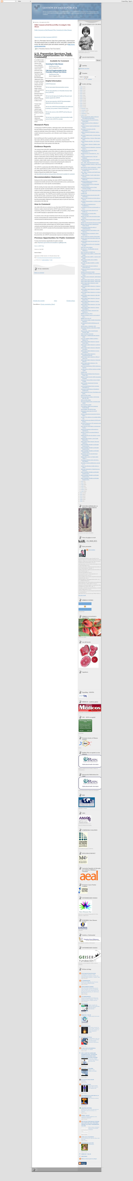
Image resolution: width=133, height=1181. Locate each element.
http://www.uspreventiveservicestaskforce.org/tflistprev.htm (52, 242)
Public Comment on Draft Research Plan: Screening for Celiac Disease (53, 30)
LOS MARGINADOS (86, 996)
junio (82, 483)
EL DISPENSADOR (85, 980)
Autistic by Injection (86, 1084)
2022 (81, 93)
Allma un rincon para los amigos (89, 1158)
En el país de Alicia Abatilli (87, 1079)
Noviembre (83, 1080)
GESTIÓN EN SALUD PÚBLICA (60, 8)
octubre (83, 111)
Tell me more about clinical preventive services (57, 87)
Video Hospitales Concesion (87, 333)
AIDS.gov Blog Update (86, 395)
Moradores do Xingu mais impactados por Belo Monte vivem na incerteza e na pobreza (90, 1110)
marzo (82, 487)
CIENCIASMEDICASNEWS (87, 986)
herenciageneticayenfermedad (88, 973)
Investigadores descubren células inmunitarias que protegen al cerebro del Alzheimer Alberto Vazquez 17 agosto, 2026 (90, 976)
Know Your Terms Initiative (87, 247)
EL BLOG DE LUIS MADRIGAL (88, 1048)
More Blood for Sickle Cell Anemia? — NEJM (90, 167)
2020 (81, 97)
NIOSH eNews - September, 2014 (88, 326)
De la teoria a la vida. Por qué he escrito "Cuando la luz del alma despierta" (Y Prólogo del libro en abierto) (93, 1030)
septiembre (83, 113)
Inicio (55, 300)
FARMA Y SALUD (85, 1115)
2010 (81, 497)
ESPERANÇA (91, 1144)
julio (82, 481)
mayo (82, 484)
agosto (83, 115)
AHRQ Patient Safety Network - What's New (90, 279)
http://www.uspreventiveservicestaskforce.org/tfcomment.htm (49, 257)
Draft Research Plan (54, 66)
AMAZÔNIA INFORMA (86, 1108)
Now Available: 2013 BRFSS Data (88, 409)
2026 (81, 87)
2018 (81, 100)
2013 (81, 492)
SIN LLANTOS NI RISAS (93, 1098)
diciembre (83, 108)
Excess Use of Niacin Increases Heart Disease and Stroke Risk (93, 1060)
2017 (81, 101)
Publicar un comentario (39, 272)
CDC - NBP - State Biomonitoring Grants (90, 162)
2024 (81, 90)
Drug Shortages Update (86, 404)
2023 (81, 92)
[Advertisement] (46, 287)
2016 (81, 103)
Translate (90, 79)
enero (82, 491)
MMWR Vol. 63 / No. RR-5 (86, 313)
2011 (81, 496)
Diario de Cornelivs (85, 1026)
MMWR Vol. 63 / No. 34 (86, 318)
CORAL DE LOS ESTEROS (87, 1136)
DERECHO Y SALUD (86, 1015)
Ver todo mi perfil (82, 595)
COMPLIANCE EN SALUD (93, 1016)
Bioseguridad (84, 1003)
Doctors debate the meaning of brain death (90, 236)
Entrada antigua (71, 300)
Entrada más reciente (38, 300)
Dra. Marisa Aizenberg (86, 1037)
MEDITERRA (84, 1156)
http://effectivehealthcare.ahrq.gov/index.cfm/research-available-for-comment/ (56, 174)
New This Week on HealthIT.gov (88, 252)
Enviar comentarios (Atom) (48, 304)
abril (82, 486)
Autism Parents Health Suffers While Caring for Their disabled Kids (93, 1087)
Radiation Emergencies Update (88, 272)
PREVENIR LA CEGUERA (87, 1068)
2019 (81, 98)
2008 (81, 501)
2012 (81, 494)
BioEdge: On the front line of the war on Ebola (91, 222)
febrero (83, 489)
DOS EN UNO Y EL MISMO (87, 1049)
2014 (81, 106)
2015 (81, 105)
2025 (81, 88)
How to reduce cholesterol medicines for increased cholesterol (93, 1128)
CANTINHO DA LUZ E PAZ (87, 1143)
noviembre (83, 110)
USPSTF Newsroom (51, 84)
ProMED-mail (84, 193)
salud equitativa (91, 549)
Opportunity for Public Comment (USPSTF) (45, 37)
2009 (81, 499)
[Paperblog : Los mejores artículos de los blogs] (83, 697)
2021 (81, 95)
